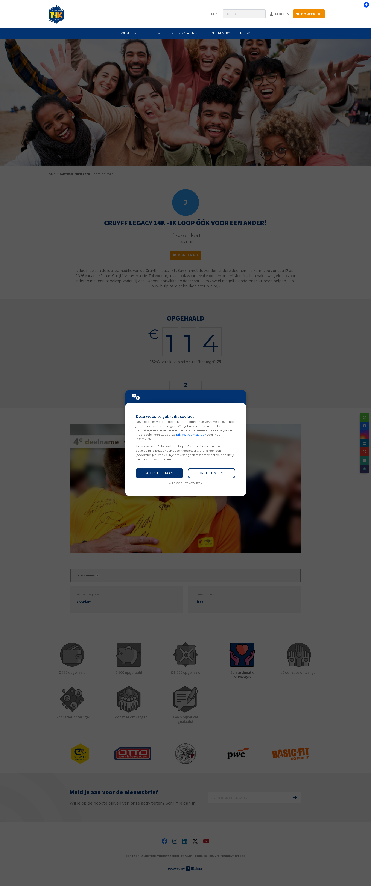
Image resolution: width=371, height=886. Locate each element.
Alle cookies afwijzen (185, 483)
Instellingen (211, 473)
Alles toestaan (159, 473)
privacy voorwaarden (191, 434)
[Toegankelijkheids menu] (366, 4)
